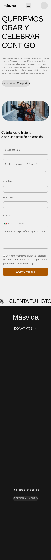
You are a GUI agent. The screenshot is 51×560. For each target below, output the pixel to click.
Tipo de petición (11, 150)
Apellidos (8, 197)
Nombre (7, 181)
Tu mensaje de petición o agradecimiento (24, 231)
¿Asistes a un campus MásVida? (20, 164)
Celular (7, 215)
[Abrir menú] (28, 5)
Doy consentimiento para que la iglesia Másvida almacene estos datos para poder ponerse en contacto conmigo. (25, 259)
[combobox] (6, 223)
